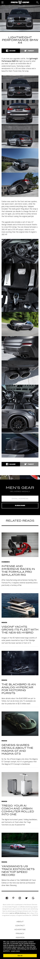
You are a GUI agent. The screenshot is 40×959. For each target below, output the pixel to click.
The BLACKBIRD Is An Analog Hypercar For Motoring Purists (19, 689)
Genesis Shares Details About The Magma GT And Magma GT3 (17, 749)
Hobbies (6, 562)
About (20, 921)
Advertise (20, 929)
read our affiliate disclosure (17, 913)
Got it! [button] (20, 955)
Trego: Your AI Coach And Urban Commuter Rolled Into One (18, 810)
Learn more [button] (15, 951)
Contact (20, 925)
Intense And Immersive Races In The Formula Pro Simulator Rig (18, 570)
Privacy (20, 933)
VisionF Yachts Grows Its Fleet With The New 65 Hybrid (20, 630)
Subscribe (20, 506)
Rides (4, 622)
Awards (20, 937)
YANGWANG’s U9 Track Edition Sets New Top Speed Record (18, 870)
